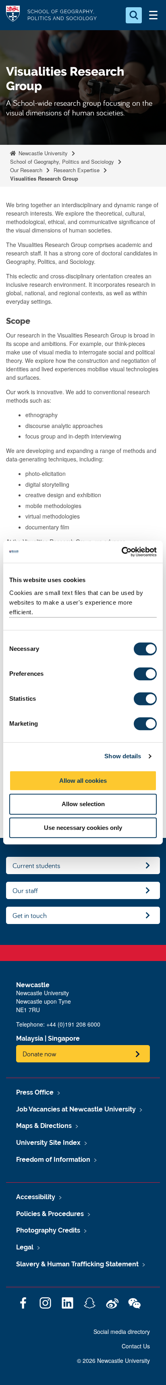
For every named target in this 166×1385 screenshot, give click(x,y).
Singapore (64, 1038)
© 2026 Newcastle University (113, 1360)
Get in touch (29, 915)
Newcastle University (42, 153)
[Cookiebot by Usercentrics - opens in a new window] (121, 552)
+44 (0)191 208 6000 (73, 1024)
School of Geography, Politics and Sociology (62, 161)
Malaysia (29, 1038)
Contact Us (136, 1346)
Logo (13, 15)
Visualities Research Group (44, 178)
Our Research (26, 170)
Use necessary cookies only (83, 827)
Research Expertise (77, 170)
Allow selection (83, 804)
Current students (36, 865)
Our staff (25, 890)
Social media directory (121, 1331)
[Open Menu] (153, 15)
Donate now (39, 1053)
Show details (122, 756)
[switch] (145, 673)
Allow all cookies (83, 780)
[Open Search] (134, 15)
